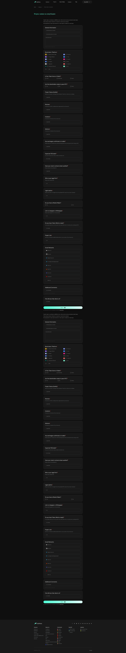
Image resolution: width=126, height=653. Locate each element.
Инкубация (36, 637)
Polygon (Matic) (52, 56)
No (59, 86)
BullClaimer (36, 630)
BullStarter (36, 629)
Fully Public (60, 78)
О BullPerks (48, 629)
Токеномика (48, 630)
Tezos (68, 56)
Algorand (50, 63)
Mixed (73, 78)
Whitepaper (48, 632)
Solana (50, 59)
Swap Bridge (36, 633)
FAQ (46, 638)
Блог (46, 635)
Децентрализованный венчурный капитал (51, 642)
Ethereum (69, 54)
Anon (47, 78)
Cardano (50, 61)
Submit (62, 307)
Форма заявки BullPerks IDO (38, 635)
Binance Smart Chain (52, 54)
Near (68, 61)
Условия (90, 650)
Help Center (48, 640)
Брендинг (35, 638)
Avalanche (69, 63)
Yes (47, 86)
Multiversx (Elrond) (52, 66)
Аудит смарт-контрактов (50, 633)
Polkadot (68, 59)
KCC (68, 66)
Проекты (35, 632)
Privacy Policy (62, 310)
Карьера (47, 637)
